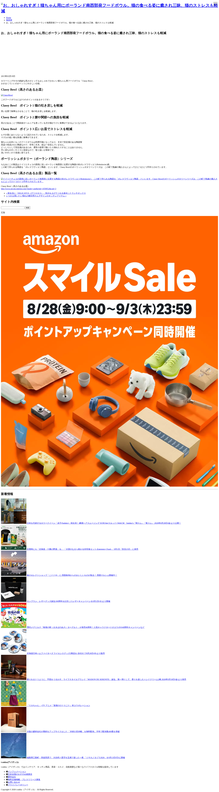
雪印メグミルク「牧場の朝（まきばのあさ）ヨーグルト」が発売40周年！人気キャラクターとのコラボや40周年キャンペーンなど (85, 627)
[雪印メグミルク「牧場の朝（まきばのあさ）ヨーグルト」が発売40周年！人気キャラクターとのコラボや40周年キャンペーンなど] (14, 627)
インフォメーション (17, 772)
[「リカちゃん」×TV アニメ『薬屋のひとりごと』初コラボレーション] (14, 705)
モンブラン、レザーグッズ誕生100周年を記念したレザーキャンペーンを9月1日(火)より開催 (68, 601)
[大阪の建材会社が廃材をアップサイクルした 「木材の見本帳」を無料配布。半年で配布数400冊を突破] (14, 731)
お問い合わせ (14, 782)
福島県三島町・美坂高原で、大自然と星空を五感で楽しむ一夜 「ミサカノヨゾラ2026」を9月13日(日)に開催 (76, 757)
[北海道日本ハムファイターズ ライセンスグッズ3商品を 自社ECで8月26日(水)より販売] (14, 653)
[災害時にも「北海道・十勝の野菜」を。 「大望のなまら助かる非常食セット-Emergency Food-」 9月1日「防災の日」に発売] (14, 549)
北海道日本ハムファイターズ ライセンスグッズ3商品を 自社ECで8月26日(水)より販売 (66, 653)
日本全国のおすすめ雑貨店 (20, 774)
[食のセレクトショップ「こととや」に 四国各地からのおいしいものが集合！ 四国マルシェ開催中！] (14, 575)
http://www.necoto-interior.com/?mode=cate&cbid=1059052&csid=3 (28, 189)
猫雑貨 (9, 20)
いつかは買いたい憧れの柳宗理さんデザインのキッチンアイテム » (36, 196)
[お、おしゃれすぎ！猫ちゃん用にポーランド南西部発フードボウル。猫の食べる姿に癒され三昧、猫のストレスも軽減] (109, 11)
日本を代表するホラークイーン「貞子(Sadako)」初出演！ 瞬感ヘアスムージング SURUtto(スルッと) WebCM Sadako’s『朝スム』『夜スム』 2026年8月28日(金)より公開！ (104, 523)
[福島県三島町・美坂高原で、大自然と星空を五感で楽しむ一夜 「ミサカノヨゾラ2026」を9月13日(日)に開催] (14, 757)
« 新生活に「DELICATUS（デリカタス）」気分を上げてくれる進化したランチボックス (46, 193)
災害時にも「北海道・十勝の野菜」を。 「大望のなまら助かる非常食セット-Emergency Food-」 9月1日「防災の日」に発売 (82, 549)
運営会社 (12, 777)
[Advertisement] (77, 55)
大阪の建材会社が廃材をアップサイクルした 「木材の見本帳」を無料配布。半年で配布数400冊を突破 (73, 731)
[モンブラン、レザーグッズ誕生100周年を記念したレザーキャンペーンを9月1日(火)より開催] (14, 601)
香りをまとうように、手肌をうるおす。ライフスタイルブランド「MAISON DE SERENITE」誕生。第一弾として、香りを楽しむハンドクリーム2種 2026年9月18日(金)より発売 (106, 679)
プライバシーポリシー (18, 785)
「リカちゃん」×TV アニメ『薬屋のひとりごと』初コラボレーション (58, 705)
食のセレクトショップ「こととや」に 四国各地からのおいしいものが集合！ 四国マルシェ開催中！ (72, 575)
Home (8, 18)
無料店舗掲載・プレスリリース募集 (24, 779)
